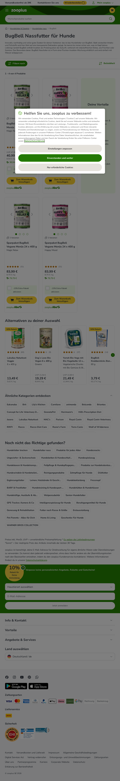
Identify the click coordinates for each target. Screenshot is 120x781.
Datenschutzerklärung (34, 141)
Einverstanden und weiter (60, 158)
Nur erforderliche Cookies (60, 167)
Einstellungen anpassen (60, 148)
